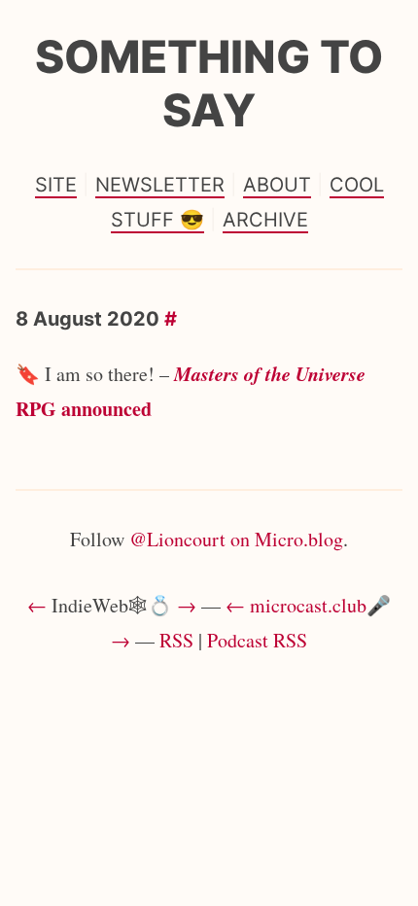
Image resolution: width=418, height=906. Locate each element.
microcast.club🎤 (320, 605)
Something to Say (209, 83)
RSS (176, 640)
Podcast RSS (257, 640)
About (277, 184)
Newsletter (160, 184)
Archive (265, 219)
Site (56, 184)
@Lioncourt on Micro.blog (236, 539)
